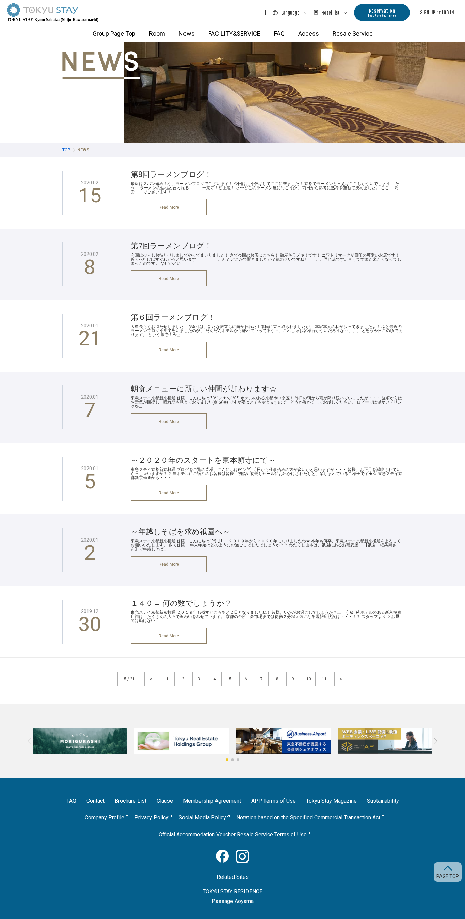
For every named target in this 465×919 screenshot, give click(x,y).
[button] (227, 759)
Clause (165, 801)
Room (157, 33)
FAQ (279, 33)
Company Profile (104, 817)
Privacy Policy (151, 817)
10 (308, 679)
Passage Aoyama (233, 901)
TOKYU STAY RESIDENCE (232, 891)
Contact (95, 801)
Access (308, 33)
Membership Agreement (212, 801)
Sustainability (383, 801)
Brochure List (130, 801)
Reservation (382, 12)
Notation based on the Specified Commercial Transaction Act (308, 817)
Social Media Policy (202, 817)
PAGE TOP (447, 876)
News (187, 33)
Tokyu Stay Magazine (331, 801)
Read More (169, 207)
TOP (66, 150)
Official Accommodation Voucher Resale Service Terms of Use (233, 834)
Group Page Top (114, 33)
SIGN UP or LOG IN (437, 12)
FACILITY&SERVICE (234, 33)
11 (324, 679)
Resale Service (353, 33)
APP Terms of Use (273, 801)
